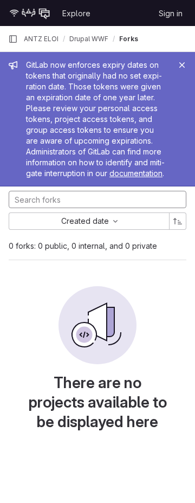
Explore (76, 13)
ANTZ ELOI (41, 39)
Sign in (171, 13)
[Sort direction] (177, 221)
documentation (135, 173)
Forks (128, 39)
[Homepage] (30, 13)
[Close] (182, 65)
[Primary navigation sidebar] (13, 39)
